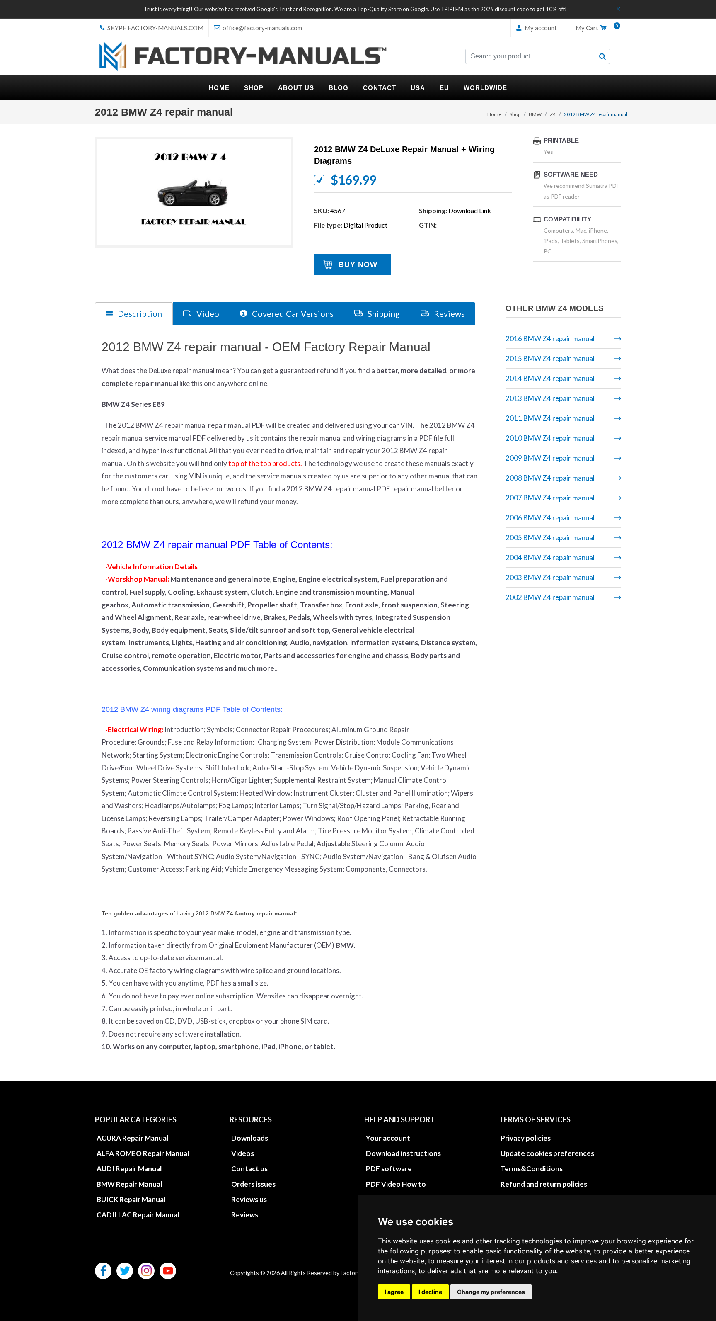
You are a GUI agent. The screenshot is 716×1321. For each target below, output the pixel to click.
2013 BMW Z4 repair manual (550, 398)
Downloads (249, 1138)
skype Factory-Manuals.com (154, 28)
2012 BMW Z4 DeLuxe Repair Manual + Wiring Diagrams (404, 155)
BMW (535, 114)
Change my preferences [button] (491, 1291)
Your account (388, 1138)
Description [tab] (139, 313)
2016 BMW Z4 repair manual (550, 338)
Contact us (249, 1168)
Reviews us (249, 1199)
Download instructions (403, 1153)
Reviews (244, 1214)
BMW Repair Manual (129, 1184)
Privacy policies (526, 1138)
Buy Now (358, 264)
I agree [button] (394, 1291)
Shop (515, 114)
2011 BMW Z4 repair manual (550, 418)
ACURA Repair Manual (132, 1138)
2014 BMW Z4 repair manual (550, 378)
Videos (242, 1153)
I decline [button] (430, 1291)
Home (494, 114)
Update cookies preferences (547, 1153)
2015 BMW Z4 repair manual (550, 358)
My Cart (595, 28)
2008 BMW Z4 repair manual (550, 478)
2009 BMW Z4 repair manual (550, 458)
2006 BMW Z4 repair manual (550, 517)
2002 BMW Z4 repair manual (550, 597)
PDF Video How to (396, 1184)
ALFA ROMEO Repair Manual (143, 1153)
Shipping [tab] (383, 313)
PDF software (389, 1168)
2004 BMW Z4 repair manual (550, 557)
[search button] (602, 56)
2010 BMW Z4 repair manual (550, 438)
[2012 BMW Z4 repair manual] (194, 192)
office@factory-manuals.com (261, 28)
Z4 (553, 114)
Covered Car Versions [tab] (292, 313)
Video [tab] (207, 313)
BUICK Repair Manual (131, 1199)
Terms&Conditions (532, 1168)
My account (540, 28)
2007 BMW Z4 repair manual (550, 497)
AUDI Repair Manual (129, 1168)
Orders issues (253, 1184)
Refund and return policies (544, 1184)
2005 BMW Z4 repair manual (550, 537)
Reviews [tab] (448, 313)
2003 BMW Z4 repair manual (550, 577)
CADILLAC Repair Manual (138, 1214)
